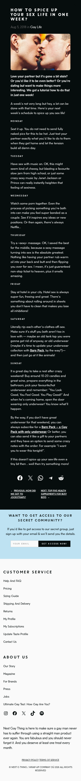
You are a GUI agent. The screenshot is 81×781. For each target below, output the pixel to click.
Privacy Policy (30, 760)
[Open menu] (66, 5)
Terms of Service (49, 760)
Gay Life (36, 27)
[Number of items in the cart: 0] (74, 5)
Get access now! (54, 544)
